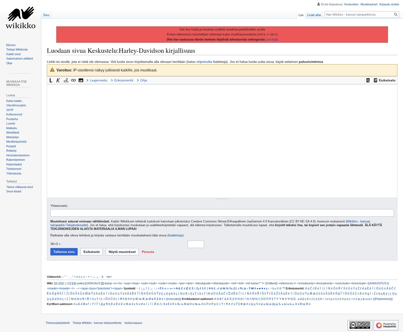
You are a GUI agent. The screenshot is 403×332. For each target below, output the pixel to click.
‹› (168, 288)
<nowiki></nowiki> (58, 288)
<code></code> (168, 283)
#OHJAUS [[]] (95, 283)
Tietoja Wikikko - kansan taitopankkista (97, 323)
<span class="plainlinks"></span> (101, 288)
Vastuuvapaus (133, 323)
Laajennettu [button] (98, 80)
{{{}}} (61, 283)
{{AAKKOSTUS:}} (378, 283)
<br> (109, 276)
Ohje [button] (143, 80)
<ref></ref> (237, 283)
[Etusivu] (20, 18)
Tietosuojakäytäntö (58, 323)
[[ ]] (71, 283)
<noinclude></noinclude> (350, 283)
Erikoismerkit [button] (123, 80)
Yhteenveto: (59, 206)
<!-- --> (75, 288)
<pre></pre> (186, 283)
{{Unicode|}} (173, 298)
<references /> (287, 283)
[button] (368, 80)
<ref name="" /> (254, 283)
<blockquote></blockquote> (212, 283)
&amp (108, 283)
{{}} (56, 283)
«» (171, 288)
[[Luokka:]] (80, 283)
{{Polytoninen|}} (383, 298)
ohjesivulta (204, 62)
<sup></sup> (131, 283)
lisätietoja (175, 235)
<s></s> (118, 283)
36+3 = (55, 244)
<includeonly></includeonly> (315, 283)
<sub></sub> (149, 283)
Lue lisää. (272, 39)
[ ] (68, 283)
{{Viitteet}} (271, 283)
